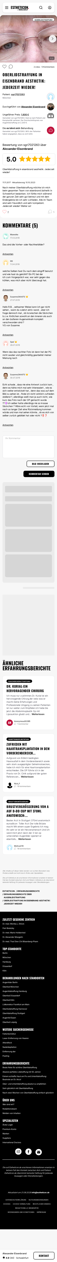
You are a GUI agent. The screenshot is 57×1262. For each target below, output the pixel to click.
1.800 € (25, 114)
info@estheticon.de (40, 1192)
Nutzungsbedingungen (38, 1200)
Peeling (6, 1056)
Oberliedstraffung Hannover (15, 1009)
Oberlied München (11, 987)
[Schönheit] (20, 8)
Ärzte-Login (8, 1125)
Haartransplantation (18, 739)
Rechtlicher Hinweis (42, 1204)
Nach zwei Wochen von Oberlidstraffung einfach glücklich (28, 1093)
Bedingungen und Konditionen (21, 1212)
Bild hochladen (40, 463)
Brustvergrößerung (18, 802)
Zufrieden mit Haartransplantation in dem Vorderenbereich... (28, 748)
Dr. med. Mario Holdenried (14, 932)
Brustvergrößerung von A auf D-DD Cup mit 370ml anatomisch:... (27, 811)
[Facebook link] (28, 1152)
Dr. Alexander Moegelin (13, 937)
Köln (4, 970)
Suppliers (7, 1138)
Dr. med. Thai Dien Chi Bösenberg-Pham (20, 941)
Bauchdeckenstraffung (19, 681)
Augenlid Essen (9, 1018)
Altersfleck (7, 1042)
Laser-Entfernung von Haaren (16, 1038)
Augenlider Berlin (10, 982)
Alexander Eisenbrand (33, 106)
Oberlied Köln (8, 1000)
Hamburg (7, 962)
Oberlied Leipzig (10, 1022)
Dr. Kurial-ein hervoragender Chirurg (25, 688)
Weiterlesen (38, 714)
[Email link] (38, 1152)
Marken (6, 1133)
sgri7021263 (18, 94)
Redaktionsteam (10, 1109)
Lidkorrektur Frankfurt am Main (16, 1004)
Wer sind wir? (8, 1104)
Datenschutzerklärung (16, 1200)
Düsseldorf (7, 966)
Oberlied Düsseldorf (11, 995)
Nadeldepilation (9, 1047)
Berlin (5, 953)
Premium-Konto (9, 1129)
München (7, 957)
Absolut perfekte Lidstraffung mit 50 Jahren (22, 1072)
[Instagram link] (18, 1152)
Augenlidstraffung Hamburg (15, 991)
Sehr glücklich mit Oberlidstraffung (18, 1088)
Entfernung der (9, 1051)
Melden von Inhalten (12, 1113)
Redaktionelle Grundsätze (27, 1208)
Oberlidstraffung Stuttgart (14, 1013)
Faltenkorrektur (9, 1034)
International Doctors (12, 1142)
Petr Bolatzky (8, 928)
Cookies (6, 1204)
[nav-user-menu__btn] (50, 7)
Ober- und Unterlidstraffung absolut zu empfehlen (24, 1084)
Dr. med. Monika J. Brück (13, 924)
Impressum (41, 1212)
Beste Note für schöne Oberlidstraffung (20, 1067)
